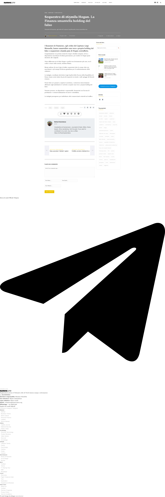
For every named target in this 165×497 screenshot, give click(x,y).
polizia (112, 150)
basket (106, 118)
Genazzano (112, 133)
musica (100, 142)
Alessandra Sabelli (103, 113)
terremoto (101, 162)
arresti (100, 116)
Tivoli (106, 162)
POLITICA (90, 2)
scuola (112, 156)
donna (100, 127)
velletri (100, 165)
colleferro (101, 124)
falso (50, 107)
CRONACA (83, 2)
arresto (105, 116)
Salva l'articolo (110, 35)
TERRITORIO (76, 2)
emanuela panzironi (103, 130)
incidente (107, 136)
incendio (101, 136)
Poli (109, 150)
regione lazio (111, 153)
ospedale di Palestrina (109, 142)
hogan (62, 107)
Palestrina (101, 145)
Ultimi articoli (58, 12)
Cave (114, 121)
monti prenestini (111, 139)
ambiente (112, 113)
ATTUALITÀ (97, 2)
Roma (46, 12)
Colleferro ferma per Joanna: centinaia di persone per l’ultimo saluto (110, 74)
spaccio (106, 159)
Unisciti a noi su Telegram (108, 86)
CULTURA (104, 2)
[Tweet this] (85, 107)
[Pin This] (90, 107)
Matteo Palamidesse (53, 35)
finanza (56, 107)
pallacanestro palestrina (111, 145)
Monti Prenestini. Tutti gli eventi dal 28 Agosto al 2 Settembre (111, 59)
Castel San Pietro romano (105, 121)
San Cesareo (106, 156)
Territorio (51, 12)
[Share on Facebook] (87, 107)
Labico (112, 136)
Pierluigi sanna (102, 150)
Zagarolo (106, 165)
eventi (111, 130)
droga (105, 127)
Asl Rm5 (101, 118)
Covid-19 (115, 124)
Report (118, 35)
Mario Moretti (102, 139)
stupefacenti (112, 159)
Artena (110, 116)
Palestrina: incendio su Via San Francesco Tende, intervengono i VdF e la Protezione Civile (110, 67)
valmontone (112, 162)
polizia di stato (102, 153)
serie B (100, 159)
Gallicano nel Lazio (103, 133)
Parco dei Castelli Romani (105, 147)
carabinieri (111, 118)
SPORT (110, 2)
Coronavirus (108, 124)
